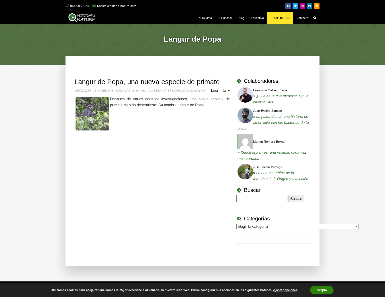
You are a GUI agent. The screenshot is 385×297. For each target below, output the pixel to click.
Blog (241, 18)
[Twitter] (295, 6)
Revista (206, 18)
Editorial (226, 18)
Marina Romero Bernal (269, 141)
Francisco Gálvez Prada (270, 90)
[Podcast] (316, 6)
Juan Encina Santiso (267, 110)
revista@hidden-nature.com (116, 6)
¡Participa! (280, 18)
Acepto (322, 290)
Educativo (257, 18)
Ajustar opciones (285, 290)
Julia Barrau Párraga (267, 167)
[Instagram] (302, 6)
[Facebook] (288, 6)
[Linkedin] (309, 6)
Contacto (302, 18)
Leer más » (220, 90)
